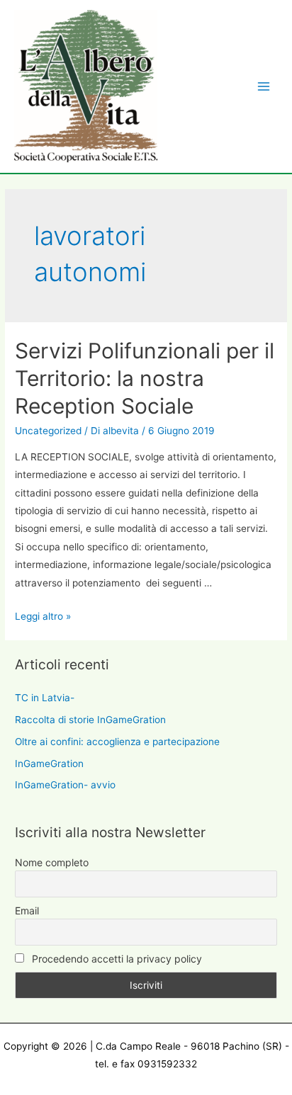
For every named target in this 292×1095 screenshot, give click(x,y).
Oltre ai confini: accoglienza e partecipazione (117, 741)
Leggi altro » (43, 616)
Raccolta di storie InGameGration (90, 719)
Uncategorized (48, 430)
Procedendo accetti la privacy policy (115, 959)
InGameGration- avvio (65, 784)
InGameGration (49, 763)
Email (27, 910)
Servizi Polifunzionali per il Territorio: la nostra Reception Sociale (144, 378)
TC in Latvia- (44, 697)
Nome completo (52, 862)
